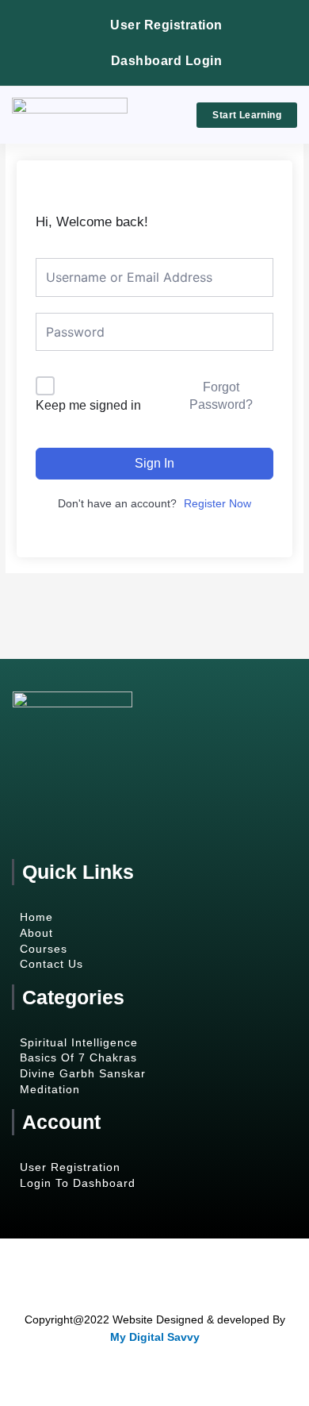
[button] (161, 115)
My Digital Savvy (155, 1337)
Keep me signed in (88, 405)
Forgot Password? (221, 395)
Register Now (217, 504)
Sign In (154, 463)
